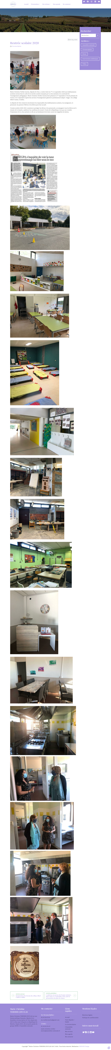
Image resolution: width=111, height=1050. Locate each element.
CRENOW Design (84, 1046)
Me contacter (67, 4)
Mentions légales (87, 1015)
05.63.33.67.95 (45, 1017)
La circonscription (70, 1024)
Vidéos (84, 64)
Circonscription (16, 46)
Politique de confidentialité (90, 1017)
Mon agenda (56, 4)
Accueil (26, 4)
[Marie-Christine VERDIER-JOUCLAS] (13, 4)
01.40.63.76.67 (45, 1026)
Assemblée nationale (88, 45)
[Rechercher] (98, 35)
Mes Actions (69, 1031)
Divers (84, 54)
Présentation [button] (35, 4)
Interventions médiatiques (90, 59)
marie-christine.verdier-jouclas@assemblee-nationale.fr (50, 1030)
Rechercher (86, 31)
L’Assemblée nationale (68, 1028)
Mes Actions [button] (45, 4)
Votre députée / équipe (69, 1021)
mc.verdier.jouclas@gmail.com (50, 1020)
